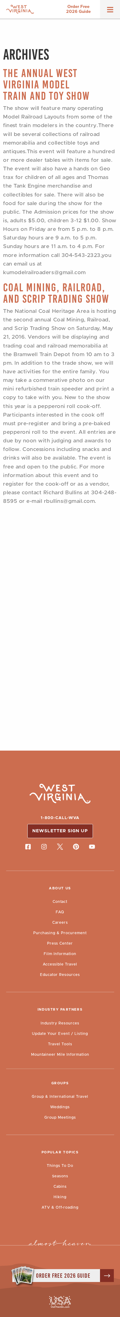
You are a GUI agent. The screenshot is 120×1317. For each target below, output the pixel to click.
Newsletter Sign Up (60, 831)
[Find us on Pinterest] (76, 846)
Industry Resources (60, 1023)
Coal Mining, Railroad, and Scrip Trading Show (56, 293)
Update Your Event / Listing (60, 1033)
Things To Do (60, 1165)
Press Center (60, 943)
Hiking (60, 1197)
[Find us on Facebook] (28, 846)
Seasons (60, 1176)
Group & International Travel (60, 1096)
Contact (60, 901)
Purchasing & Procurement (60, 933)
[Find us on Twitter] (60, 846)
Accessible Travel (60, 964)
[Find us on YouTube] (92, 846)
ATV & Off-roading (60, 1207)
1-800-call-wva (60, 818)
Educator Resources (60, 975)
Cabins (60, 1186)
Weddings (60, 1107)
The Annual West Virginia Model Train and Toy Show (46, 84)
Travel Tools (60, 1044)
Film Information (60, 954)
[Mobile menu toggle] (110, 11)
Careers (60, 922)
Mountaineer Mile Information (60, 1054)
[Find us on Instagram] (44, 846)
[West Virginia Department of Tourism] (20, 9)
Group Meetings (60, 1117)
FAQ (60, 912)
